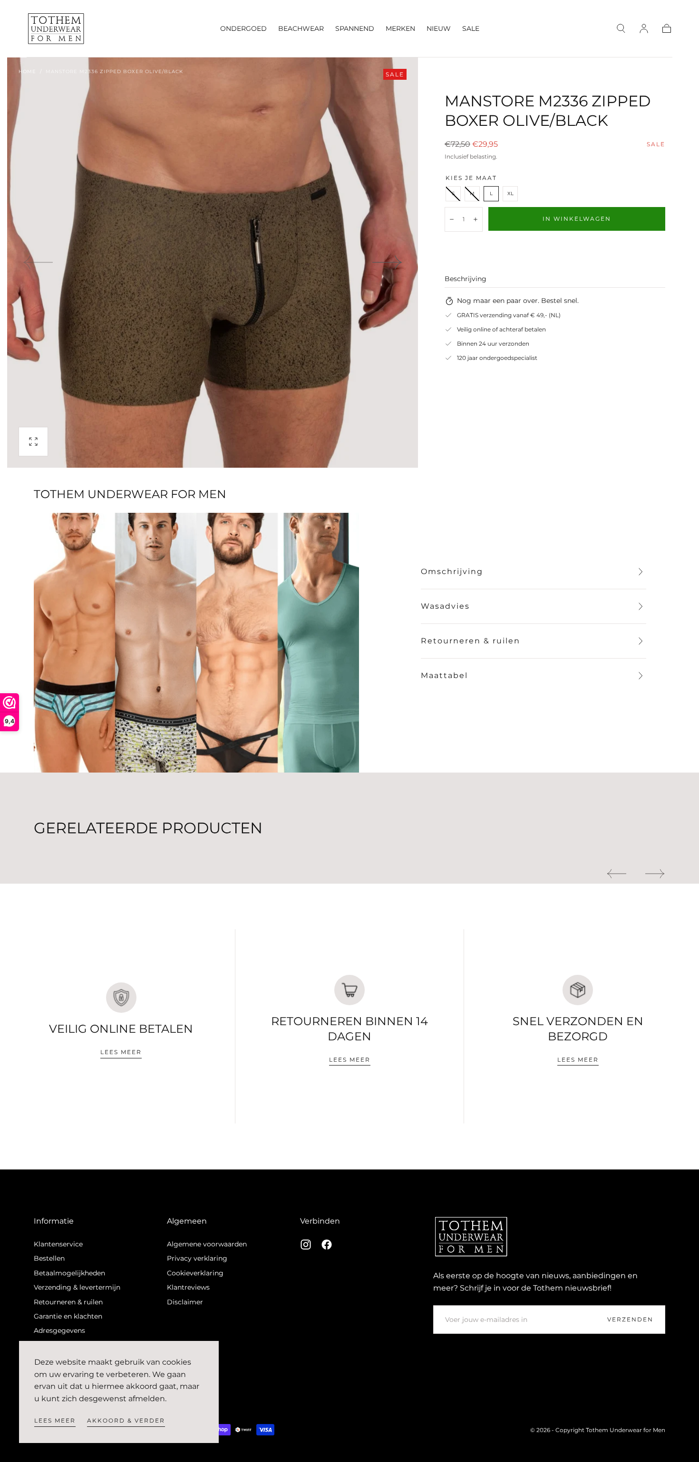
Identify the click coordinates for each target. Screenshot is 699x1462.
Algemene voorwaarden (207, 1244)
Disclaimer (185, 1302)
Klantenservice (58, 1244)
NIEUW (439, 29)
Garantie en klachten (68, 1316)
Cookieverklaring (195, 1273)
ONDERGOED (243, 29)
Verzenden (630, 1319)
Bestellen (49, 1258)
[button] (621, 28)
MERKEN (400, 29)
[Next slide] (387, 262)
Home (27, 71)
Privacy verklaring (197, 1258)
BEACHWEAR (301, 29)
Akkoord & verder (126, 1420)
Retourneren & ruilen (68, 1302)
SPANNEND (354, 29)
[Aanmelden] (644, 28)
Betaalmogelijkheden (69, 1273)
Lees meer (55, 1420)
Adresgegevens (59, 1330)
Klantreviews (188, 1287)
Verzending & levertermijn (77, 1287)
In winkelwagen (577, 218)
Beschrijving (465, 279)
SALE (470, 29)
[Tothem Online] (471, 1236)
